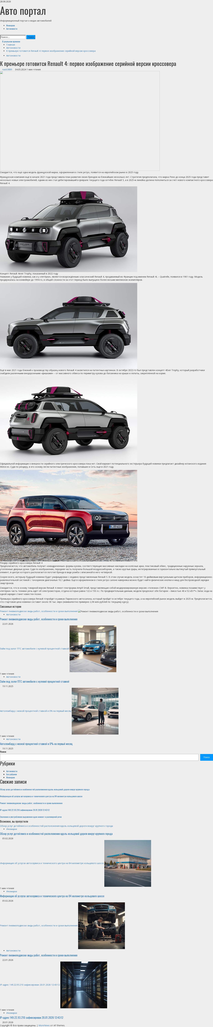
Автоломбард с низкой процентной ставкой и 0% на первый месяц (35, 710)
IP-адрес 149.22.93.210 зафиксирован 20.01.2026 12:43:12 (25, 810)
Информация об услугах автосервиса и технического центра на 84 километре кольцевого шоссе (41, 796)
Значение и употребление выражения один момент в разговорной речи (31, 816)
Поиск (3, 751)
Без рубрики (11, 774)
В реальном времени (11, 41)
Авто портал (23, 10)
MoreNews (44, 1025)
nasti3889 (7, 69)
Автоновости (11, 28)
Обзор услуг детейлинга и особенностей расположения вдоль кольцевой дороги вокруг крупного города (45, 789)
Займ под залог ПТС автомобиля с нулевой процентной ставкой (34, 648)
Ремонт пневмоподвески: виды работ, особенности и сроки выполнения (38, 611)
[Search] (1, 33)
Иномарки (10, 25)
